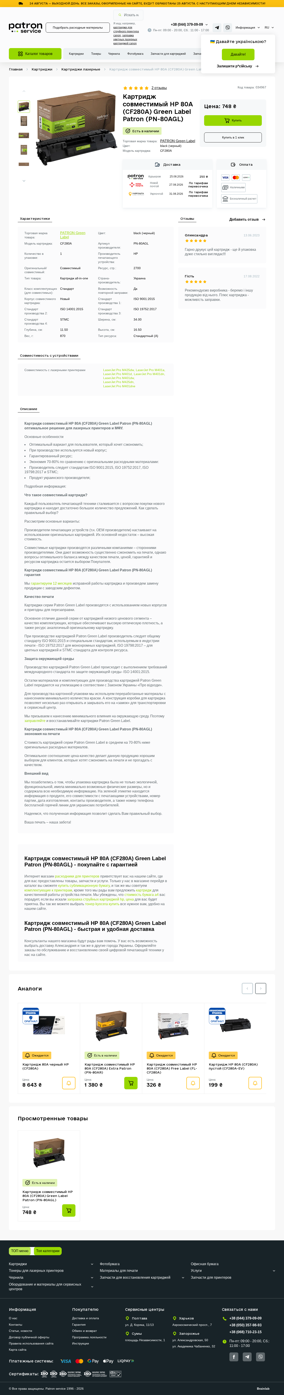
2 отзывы (159, 88)
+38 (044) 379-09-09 (187, 24)
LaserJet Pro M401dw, (119, 378)
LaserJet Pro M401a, (150, 370)
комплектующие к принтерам (48, 890)
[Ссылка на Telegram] (217, 27)
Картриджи (76, 53)
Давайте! (238, 54)
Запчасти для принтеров (211, 1277)
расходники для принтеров (77, 876)
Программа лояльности (89, 1337)
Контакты (15, 1324)
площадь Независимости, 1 (145, 1340)
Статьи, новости (20, 1331)
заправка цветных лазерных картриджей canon (125, 39)
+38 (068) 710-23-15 (245, 1332)
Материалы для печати (119, 1270)
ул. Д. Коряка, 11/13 (139, 1325)
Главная (16, 69)
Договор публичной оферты (29, 1337)
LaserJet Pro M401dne (119, 386)
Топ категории (47, 1251)
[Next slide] (24, 180)
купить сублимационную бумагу (84, 885)
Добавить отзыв (244, 219)
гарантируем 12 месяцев (51, 583)
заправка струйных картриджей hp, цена (100, 899)
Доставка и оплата (85, 1318)
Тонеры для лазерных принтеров (36, 1270)
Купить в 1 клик (233, 137)
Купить (237, 120)
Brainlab (263, 1388)
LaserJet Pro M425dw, (119, 370)
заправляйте (34, 721)
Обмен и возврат (84, 1331)
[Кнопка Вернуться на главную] (25, 27)
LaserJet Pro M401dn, (149, 374)
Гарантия (79, 1324)
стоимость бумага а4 (141, 895)
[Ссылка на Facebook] (233, 1356)
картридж (144, 890)
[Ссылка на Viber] (227, 27)
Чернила (114, 53)
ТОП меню (19, 1251)
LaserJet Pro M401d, (118, 374)
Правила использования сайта (31, 1343)
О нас (13, 1318)
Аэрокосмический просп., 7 (192, 1325)
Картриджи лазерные (80, 69)
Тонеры (96, 53)
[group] (76, 134)
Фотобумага (135, 53)
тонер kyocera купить (102, 904)
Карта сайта (17, 1349)
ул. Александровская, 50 (190, 1340)
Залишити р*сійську (234, 66)
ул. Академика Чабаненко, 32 (193, 1346)
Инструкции (80, 1343)
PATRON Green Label (177, 141)
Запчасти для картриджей (168, 53)
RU (267, 27)
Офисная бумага (205, 1264)
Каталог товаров (39, 54)
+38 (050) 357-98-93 (245, 1325)
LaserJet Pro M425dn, (118, 382)
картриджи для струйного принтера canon (126, 31)
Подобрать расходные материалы (78, 27)
